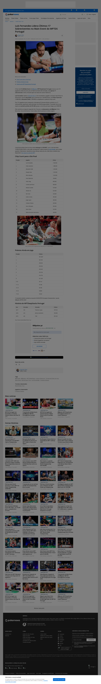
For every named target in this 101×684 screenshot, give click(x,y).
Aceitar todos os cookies (59, 679)
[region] (50, 679)
